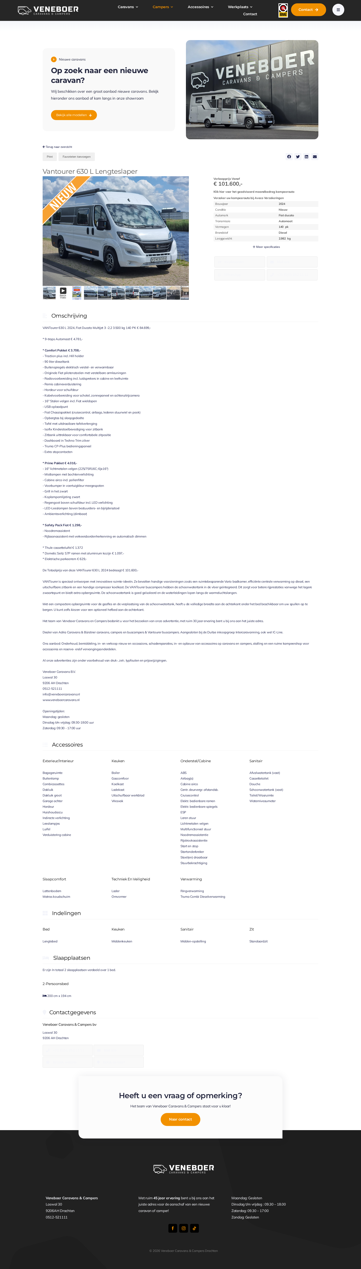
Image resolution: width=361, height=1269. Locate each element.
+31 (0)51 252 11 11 (293, 275)
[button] (185, 180)
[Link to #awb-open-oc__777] (338, 10)
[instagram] (183, 1228)
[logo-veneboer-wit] (48, 7)
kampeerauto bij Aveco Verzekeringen (248, 198)
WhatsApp (232, 275)
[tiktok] (194, 1228)
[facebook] (172, 1228)
